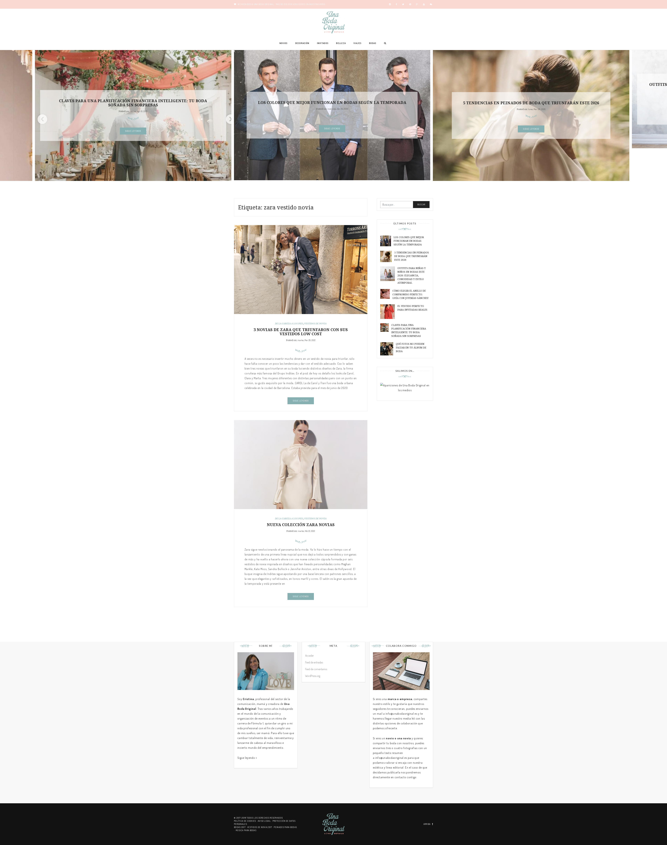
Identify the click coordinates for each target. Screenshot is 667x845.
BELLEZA (341, 43)
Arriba (427, 824)
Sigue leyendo (133, 128)
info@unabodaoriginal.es (401, 713)
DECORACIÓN (302, 43)
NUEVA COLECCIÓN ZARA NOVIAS (301, 525)
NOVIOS (283, 43)
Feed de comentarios (316, 669)
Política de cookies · (246, 821)
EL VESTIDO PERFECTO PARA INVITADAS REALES (412, 308)
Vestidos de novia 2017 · (260, 827)
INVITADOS (323, 43)
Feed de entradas (314, 662)
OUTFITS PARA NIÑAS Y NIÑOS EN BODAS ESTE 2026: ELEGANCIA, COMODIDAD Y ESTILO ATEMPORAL (531, 86)
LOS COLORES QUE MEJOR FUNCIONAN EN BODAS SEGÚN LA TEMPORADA (133, 102)
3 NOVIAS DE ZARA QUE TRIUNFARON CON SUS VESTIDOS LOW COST (301, 332)
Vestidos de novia (315, 323)
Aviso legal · (265, 821)
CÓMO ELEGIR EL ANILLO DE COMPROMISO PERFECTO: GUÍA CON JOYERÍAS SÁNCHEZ (410, 294)
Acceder (309, 655)
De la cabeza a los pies (289, 323)
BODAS (372, 43)
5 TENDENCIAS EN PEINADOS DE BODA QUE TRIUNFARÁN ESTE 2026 (332, 103)
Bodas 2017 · (240, 827)
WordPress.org (312, 676)
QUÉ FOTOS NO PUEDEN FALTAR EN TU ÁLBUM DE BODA (411, 348)
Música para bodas (246, 830)
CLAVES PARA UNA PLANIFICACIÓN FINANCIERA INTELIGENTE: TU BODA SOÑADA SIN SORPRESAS (408, 330)
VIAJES (357, 43)
